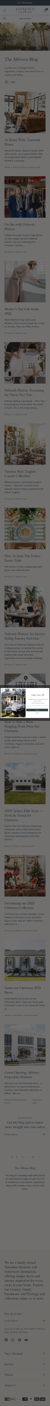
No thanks (37, 712)
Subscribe (37, 710)
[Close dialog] (48, 689)
